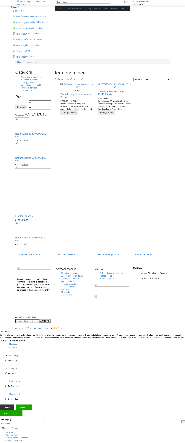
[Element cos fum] (33, 189)
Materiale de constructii (31, 85)
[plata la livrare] (60, 247)
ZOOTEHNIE (26, 90)
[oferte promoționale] (99, 247)
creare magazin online (41, 328)
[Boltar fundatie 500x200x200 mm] (22, 123)
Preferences (14, 381)
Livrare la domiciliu (29, 254)
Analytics (13, 368)
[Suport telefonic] (137, 247)
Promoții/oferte (11, 435)
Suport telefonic (144, 254)
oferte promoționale (108, 254)
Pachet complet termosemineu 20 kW (76, 95)
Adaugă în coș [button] (69, 112)
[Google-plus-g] (138, 318)
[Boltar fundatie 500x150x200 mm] (22, 227)
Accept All (24, 407)
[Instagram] (130, 318)
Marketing (13, 355)
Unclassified (14, 394)
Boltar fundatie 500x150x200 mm (30, 239)
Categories (16, 428)
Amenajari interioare (29, 79)
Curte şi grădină (27, 82)
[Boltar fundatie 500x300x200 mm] (22, 148)
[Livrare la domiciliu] (21, 247)
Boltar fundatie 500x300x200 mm (30, 159)
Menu (4, 428)
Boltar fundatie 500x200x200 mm (30, 135)
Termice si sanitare (29, 87)
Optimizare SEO (22, 328)
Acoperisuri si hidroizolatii (31, 77)
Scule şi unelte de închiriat (16, 437)
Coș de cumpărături (13, 440)
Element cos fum (24, 216)
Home (19, 62)
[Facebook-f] (20, 298)
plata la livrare (66, 254)
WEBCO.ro (57, 328)
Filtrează (21, 107)
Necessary (13, 344)
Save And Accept (11, 413)
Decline (7, 407)
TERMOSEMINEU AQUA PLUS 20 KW (111, 93)
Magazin (9, 432)
